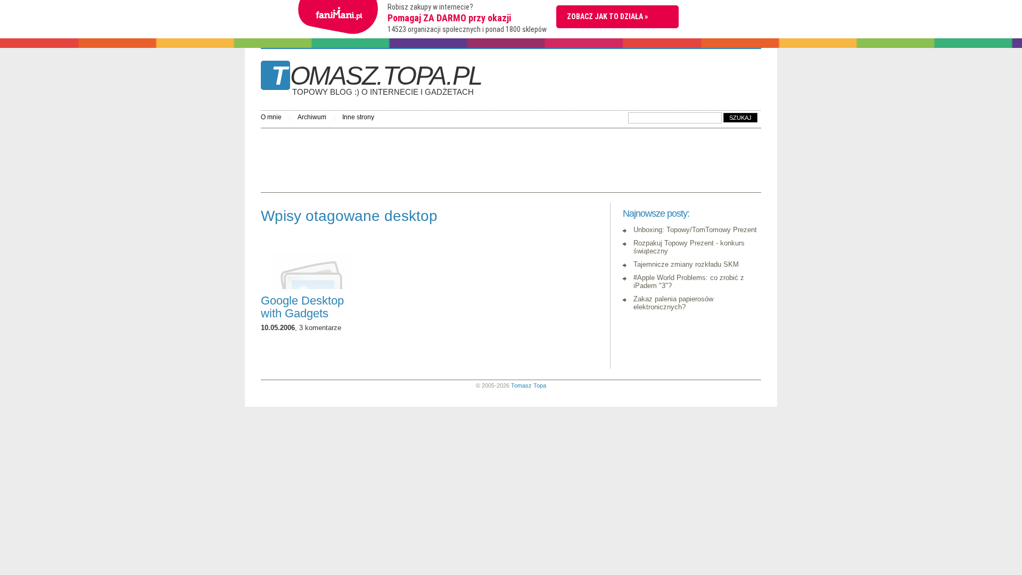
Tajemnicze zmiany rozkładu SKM (686, 264)
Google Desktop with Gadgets (302, 307)
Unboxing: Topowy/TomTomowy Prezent (695, 230)
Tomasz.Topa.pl (376, 79)
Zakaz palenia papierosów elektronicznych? (673, 303)
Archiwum (312, 117)
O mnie (271, 117)
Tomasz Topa (528, 385)
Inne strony (358, 117)
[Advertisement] (454, 158)
